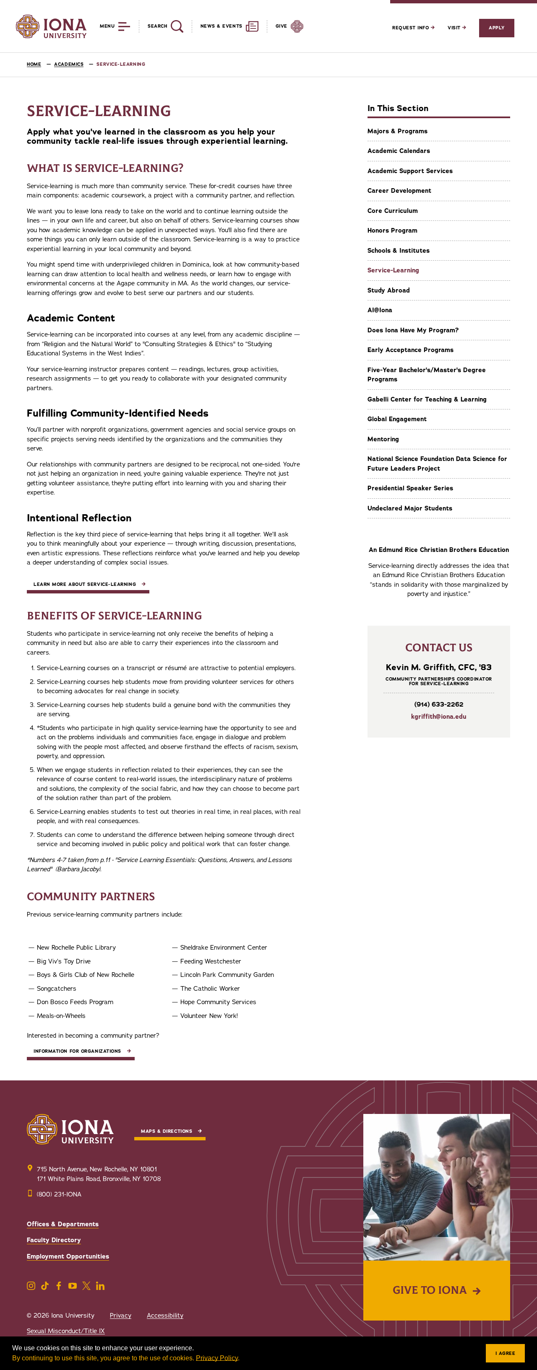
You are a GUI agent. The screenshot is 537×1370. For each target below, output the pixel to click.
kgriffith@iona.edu (439, 716)
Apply (497, 28)
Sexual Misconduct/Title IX (66, 1331)
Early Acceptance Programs (411, 350)
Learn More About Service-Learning (85, 584)
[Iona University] (51, 26)
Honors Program (392, 230)
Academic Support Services (410, 171)
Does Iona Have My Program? (413, 330)
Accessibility (165, 1315)
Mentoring (383, 439)
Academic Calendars (399, 151)
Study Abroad (389, 290)
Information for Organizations (77, 1051)
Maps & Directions (166, 1131)
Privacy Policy (217, 1358)
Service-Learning (393, 270)
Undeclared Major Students (410, 508)
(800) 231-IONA (59, 1194)
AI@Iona (380, 310)
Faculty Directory (54, 1240)
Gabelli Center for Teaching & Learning (427, 399)
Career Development (399, 190)
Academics (68, 64)
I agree (505, 1353)
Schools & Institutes (399, 250)
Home (34, 64)
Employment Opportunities (68, 1256)
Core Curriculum (393, 211)
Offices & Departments (63, 1224)
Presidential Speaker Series (410, 488)
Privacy (120, 1315)
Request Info (411, 28)
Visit (455, 28)
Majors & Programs (398, 131)
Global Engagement (397, 419)
